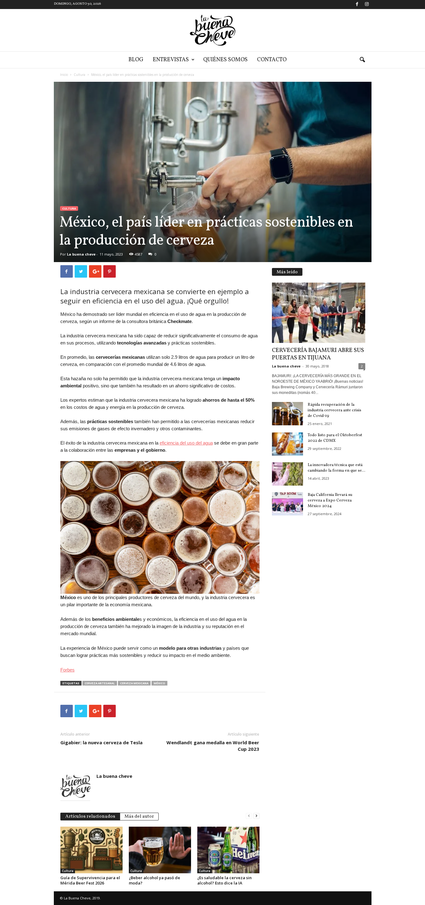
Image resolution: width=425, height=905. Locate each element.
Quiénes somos (225, 60)
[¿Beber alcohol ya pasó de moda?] (160, 850)
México (159, 683)
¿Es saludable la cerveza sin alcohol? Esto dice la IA (224, 880)
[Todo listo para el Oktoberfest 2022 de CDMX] (287, 444)
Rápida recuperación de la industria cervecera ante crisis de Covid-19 (334, 410)
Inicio (64, 74)
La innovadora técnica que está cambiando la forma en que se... (336, 467)
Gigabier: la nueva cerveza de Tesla (101, 742)
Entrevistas (171, 60)
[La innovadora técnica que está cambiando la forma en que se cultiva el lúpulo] (287, 474)
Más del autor (139, 816)
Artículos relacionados (90, 816)
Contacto (272, 60)
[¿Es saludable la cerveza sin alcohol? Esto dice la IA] (228, 850)
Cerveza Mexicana (134, 683)
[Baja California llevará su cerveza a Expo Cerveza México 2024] (287, 503)
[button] (362, 60)
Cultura (79, 74)
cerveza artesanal (100, 683)
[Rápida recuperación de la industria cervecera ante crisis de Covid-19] (287, 413)
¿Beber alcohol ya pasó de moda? (154, 880)
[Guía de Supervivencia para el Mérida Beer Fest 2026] (91, 850)
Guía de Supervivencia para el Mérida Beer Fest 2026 (90, 880)
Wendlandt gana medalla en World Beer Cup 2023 (212, 745)
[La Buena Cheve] (212, 30)
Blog (135, 60)
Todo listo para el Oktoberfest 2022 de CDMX (335, 438)
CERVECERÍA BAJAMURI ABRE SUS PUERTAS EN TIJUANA (318, 354)
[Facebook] (357, 4)
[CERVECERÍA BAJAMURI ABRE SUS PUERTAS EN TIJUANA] (318, 313)
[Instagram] (367, 4)
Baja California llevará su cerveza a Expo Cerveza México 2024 (330, 500)
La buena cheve (81, 254)
